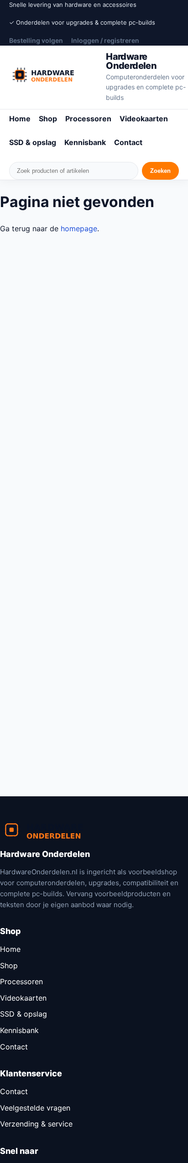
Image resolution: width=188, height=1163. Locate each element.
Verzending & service (36, 1123)
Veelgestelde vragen (35, 1107)
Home (20, 118)
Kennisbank (85, 142)
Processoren (88, 118)
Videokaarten (144, 118)
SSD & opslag (32, 142)
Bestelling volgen (36, 40)
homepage (79, 228)
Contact (128, 142)
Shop (48, 118)
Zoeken (160, 170)
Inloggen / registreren (105, 40)
